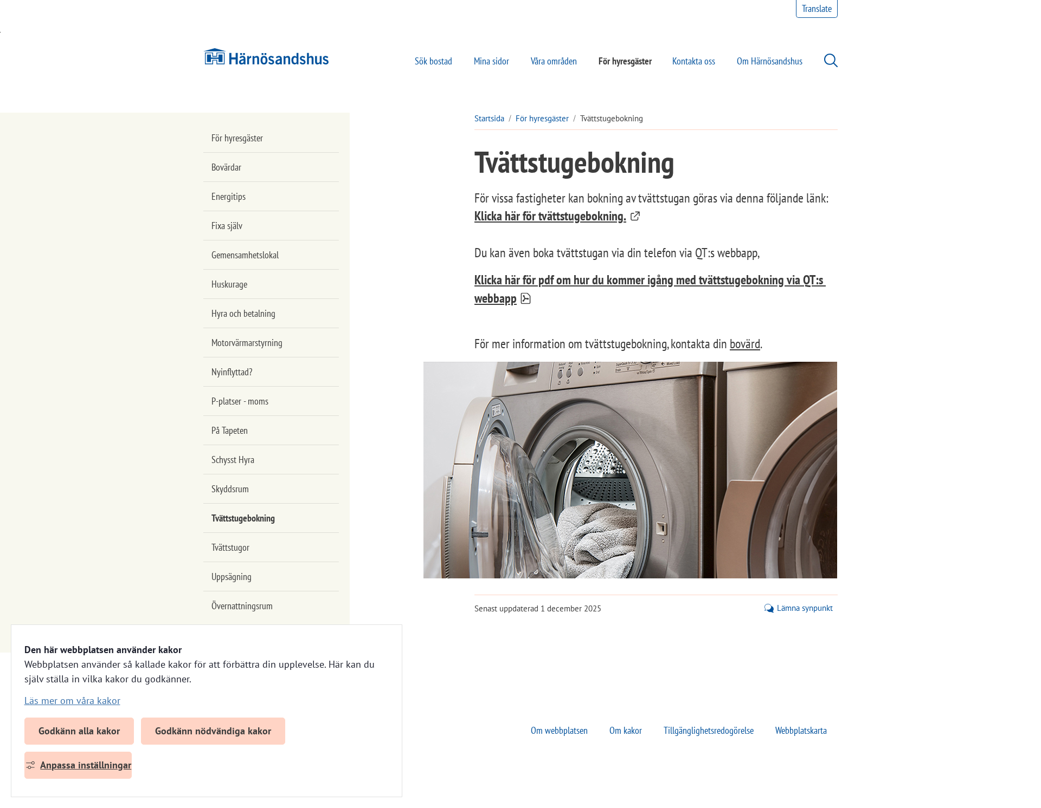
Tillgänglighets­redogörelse (709, 730)
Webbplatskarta (801, 730)
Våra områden (554, 61)
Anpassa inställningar (85, 765)
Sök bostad (433, 61)
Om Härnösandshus (769, 61)
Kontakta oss (693, 61)
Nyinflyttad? (231, 372)
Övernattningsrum (242, 606)
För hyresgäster (625, 61)
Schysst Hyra (232, 459)
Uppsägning (231, 576)
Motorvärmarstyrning (246, 342)
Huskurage (229, 284)
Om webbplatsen (559, 730)
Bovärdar (226, 167)
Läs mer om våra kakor (72, 700)
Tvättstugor (230, 547)
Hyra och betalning (243, 313)
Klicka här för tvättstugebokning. (557, 215)
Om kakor (625, 730)
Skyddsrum (230, 489)
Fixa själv (226, 225)
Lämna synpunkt (805, 608)
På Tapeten (229, 430)
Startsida (489, 118)
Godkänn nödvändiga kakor (213, 731)
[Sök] (825, 60)
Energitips (228, 196)
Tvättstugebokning (243, 518)
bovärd (745, 343)
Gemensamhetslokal (245, 255)
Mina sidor (491, 61)
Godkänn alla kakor (79, 731)
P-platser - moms (239, 401)
